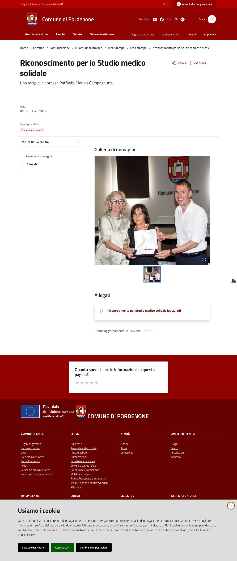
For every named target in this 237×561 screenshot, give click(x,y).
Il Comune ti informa (88, 47)
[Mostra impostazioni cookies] (233, 281)
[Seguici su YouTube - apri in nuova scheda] (153, 19)
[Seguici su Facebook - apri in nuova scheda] (160, 19)
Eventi (174, 448)
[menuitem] (36, 34)
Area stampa (138, 47)
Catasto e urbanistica (83, 461)
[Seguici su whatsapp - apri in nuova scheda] (167, 19)
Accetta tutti (62, 547)
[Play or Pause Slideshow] (100, 259)
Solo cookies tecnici (33, 547)
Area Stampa (116, 47)
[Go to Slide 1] (152, 274)
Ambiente (76, 444)
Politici (24, 465)
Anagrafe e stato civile (83, 448)
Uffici (23, 452)
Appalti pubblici (79, 452)
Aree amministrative (32, 457)
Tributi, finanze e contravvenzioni (89, 483)
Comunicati (127, 452)
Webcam (176, 457)
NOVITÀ (125, 434)
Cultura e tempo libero (83, 465)
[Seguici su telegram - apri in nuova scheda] (181, 19)
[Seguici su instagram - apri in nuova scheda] (174, 19)
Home (24, 47)
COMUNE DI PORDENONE (118, 416)
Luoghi (174, 444)
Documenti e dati (30, 448)
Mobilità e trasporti (81, 474)
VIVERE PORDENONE (183, 434)
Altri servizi (77, 487)
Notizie (125, 444)
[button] (212, 19)
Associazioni (177, 452)
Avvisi (124, 448)
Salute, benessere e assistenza (88, 478)
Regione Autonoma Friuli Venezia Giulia (40, 4)
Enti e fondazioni (30, 461)
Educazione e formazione (85, 470)
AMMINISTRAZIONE (33, 434)
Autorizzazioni (79, 457)
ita (164, 4)
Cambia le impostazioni (94, 547)
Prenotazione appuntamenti (37, 474)
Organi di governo (31, 444)
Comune (38, 47)
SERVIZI (76, 434)
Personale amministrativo (35, 470)
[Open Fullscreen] (204, 259)
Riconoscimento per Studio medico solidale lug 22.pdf (144, 310)
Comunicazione (59, 47)
